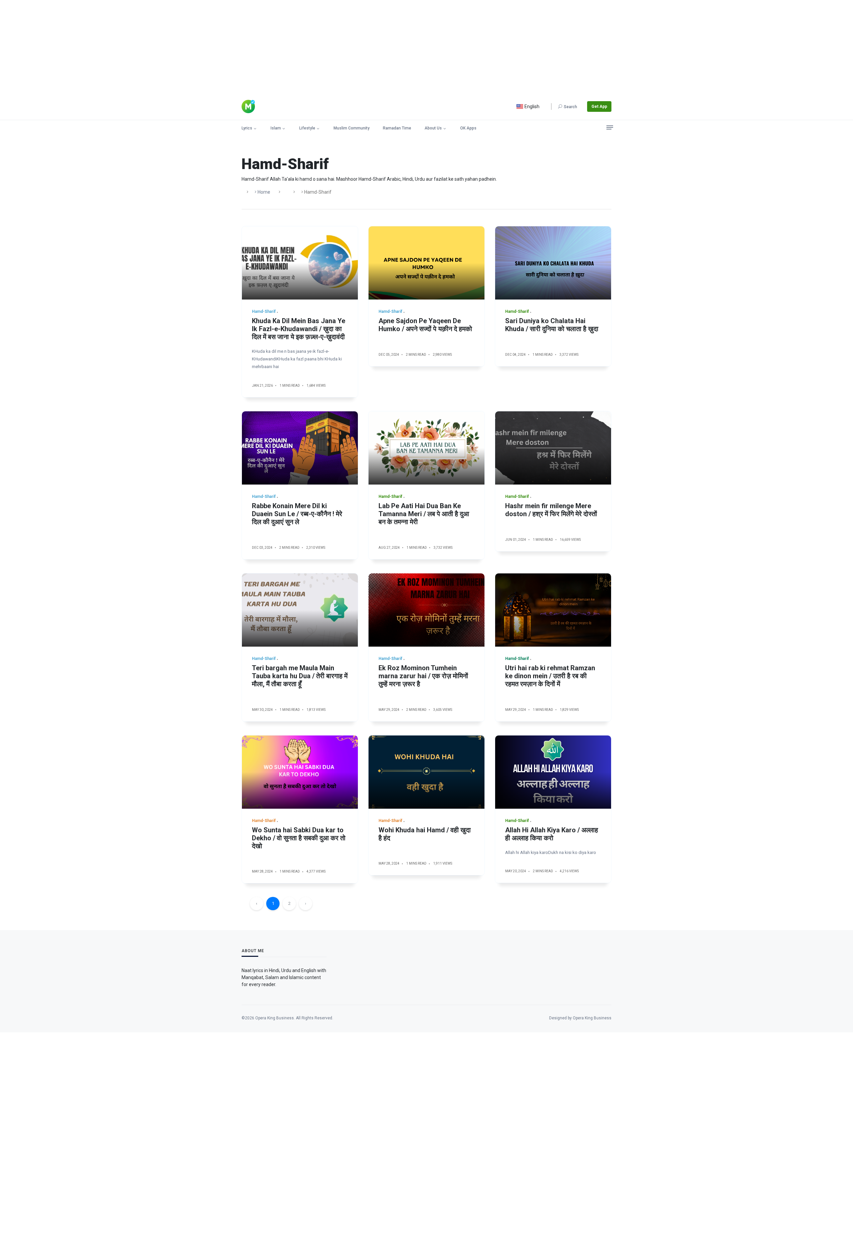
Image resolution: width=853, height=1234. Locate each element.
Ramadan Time (397, 128)
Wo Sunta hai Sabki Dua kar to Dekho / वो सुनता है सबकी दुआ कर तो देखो (299, 838)
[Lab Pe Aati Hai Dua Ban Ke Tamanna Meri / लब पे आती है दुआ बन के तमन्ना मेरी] (426, 448)
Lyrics (247, 128)
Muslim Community (352, 128)
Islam (276, 128)
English (531, 106)
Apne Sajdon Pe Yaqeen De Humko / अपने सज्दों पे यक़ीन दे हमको (425, 325)
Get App (599, 106)
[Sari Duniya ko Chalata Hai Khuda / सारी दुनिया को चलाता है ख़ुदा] (553, 263)
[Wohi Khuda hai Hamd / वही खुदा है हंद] (426, 772)
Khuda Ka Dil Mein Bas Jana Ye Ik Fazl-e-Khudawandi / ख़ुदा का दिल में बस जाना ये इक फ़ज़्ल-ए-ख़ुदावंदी (298, 329)
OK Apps (468, 128)
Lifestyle (307, 128)
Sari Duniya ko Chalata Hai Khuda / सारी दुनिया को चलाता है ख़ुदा (551, 325)
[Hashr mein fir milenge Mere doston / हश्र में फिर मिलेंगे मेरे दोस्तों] (553, 448)
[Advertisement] (200, 46)
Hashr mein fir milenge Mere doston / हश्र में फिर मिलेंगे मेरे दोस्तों (551, 510)
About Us (433, 128)
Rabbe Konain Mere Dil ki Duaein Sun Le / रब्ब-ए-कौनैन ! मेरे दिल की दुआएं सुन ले (297, 514)
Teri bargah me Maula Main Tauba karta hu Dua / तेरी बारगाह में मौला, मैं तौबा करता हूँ (300, 676)
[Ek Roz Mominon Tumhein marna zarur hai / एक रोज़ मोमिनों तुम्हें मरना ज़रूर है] (426, 610)
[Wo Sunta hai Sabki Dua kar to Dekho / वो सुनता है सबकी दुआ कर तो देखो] (300, 772)
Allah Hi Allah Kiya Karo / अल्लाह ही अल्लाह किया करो (551, 834)
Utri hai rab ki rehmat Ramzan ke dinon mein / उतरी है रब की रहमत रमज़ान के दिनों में (550, 676)
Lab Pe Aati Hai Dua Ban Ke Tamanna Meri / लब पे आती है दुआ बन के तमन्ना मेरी (424, 514)
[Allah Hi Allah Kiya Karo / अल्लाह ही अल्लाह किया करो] (553, 772)
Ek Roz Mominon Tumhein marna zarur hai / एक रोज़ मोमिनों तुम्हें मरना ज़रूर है (423, 676)
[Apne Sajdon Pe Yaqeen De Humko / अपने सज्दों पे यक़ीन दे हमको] (426, 263)
